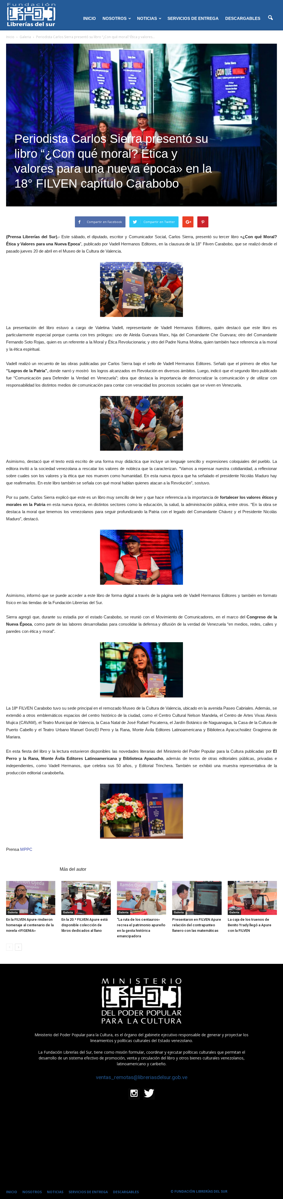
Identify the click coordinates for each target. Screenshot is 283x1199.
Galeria (13, 912)
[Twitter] (148, 1094)
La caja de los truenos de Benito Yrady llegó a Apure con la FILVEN (249, 925)
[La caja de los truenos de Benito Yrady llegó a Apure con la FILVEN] (252, 898)
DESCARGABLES (242, 18)
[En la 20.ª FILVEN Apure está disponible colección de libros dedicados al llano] (86, 898)
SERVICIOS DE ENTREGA (193, 18)
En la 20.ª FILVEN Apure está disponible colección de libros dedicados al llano (84, 925)
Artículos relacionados (31, 869)
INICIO (89, 18)
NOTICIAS (147, 18)
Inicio (10, 37)
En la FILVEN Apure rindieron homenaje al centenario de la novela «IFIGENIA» (30, 925)
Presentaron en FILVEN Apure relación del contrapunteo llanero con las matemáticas (196, 925)
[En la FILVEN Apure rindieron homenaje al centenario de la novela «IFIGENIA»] (30, 898)
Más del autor (73, 869)
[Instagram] (134, 1094)
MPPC (26, 849)
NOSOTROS (115, 18)
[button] (270, 18)
